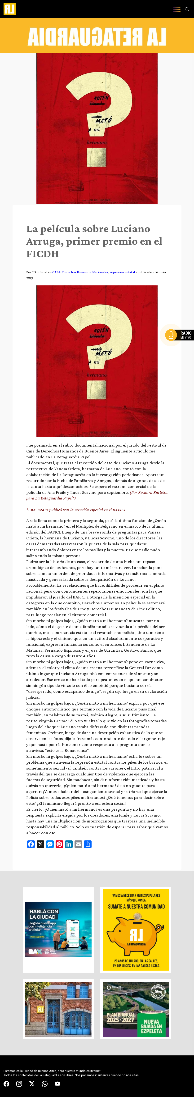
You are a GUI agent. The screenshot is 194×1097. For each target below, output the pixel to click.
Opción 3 (181, 346)
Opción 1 (181, 343)
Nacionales (100, 272)
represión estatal (122, 272)
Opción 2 (181, 344)
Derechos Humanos (76, 272)
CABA (56, 272)
